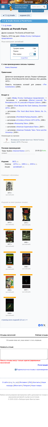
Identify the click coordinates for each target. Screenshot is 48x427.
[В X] (44, 325)
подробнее (24, 58)
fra (14, 382)
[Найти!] (44, 7)
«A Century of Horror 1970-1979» (28, 120)
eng (10, 382)
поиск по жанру (25, 11)
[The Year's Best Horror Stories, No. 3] (9, 220)
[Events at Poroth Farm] (26, 240)
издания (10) (25, 15)
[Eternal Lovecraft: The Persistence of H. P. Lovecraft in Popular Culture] (26, 264)
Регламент (24, 382)
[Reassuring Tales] (9, 288)
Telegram (26, 386)
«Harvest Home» (19, 151)
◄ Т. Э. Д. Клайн (9, 15)
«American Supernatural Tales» (27, 127)
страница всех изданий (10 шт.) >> (14, 320)
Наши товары (36, 386)
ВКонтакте (18, 386)
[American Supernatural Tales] (26, 287)
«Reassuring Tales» (21, 123)
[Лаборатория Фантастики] (11, 7)
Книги (7, 67)
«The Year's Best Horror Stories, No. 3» (31, 111)
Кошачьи (13, 67)
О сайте (5, 382)
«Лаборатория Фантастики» (29, 399)
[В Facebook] (42, 325)
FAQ (30, 382)
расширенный (38, 11)
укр (16, 382)
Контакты (36, 382)
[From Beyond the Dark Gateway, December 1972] (9, 191)
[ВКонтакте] (39, 325)
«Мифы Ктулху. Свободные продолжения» (27, 98)
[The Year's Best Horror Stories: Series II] (26, 220)
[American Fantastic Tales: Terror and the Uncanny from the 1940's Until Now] (9, 311)
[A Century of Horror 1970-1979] (9, 265)
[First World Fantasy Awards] (9, 242)
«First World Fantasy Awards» (26, 117)
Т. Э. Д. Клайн (6, 26)
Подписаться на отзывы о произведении (32, 370)
